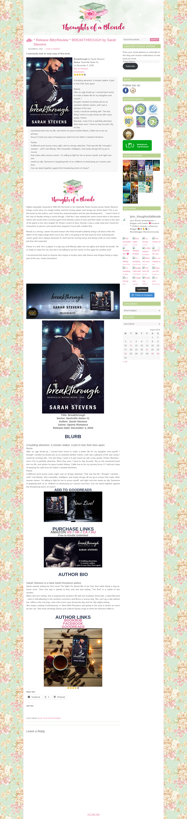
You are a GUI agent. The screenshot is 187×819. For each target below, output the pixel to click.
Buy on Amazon (81, 68)
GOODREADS (73, 627)
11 (131, 345)
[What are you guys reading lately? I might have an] (146, 261)
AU (93, 532)
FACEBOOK (73, 623)
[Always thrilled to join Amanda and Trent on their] (137, 251)
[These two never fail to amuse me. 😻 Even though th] (137, 280)
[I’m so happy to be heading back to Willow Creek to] (156, 261)
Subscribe (130, 66)
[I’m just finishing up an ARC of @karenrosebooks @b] (156, 280)
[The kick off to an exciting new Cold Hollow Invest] (146, 270)
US (69, 532)
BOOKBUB (73, 620)
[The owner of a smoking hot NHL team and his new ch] (156, 241)
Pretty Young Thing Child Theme (78, 806)
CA (85, 532)
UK (77, 532)
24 (125, 353)
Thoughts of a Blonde (93, 17)
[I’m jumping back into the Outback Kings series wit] (137, 261)
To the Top (93, 814)
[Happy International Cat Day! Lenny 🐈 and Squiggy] (137, 270)
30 (158, 353)
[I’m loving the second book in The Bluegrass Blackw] (127, 280)
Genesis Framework (113, 806)
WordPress (133, 806)
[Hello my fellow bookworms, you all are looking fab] (146, 280)
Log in (145, 806)
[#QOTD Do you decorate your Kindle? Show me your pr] (156, 251)
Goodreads (79, 72)
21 (147, 349)
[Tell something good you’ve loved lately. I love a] (127, 241)
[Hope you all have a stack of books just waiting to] (156, 270)
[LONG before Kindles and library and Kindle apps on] (146, 251)
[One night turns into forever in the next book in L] (137, 241)
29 (152, 353)
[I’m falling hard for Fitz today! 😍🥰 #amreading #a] (127, 261)
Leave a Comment (53, 49)
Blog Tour (42, 718)
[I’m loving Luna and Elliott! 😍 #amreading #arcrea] (146, 241)
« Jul (125, 361)
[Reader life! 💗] (127, 251)
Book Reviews (54, 718)
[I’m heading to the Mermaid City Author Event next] (127, 270)
